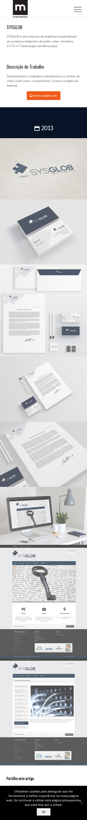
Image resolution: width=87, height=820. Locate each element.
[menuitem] (74, 9)
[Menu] (74, 9)
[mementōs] (36, 9)
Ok (44, 812)
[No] (81, 803)
